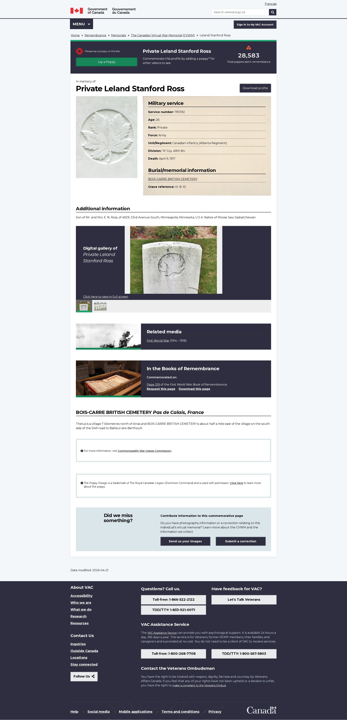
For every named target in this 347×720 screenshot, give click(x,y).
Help (74, 712)
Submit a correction (240, 541)
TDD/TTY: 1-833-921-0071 (173, 610)
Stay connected (84, 664)
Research (78, 616)
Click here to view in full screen (105, 296)
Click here (236, 483)
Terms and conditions (180, 712)
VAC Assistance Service (162, 632)
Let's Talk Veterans (244, 600)
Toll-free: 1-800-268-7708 (174, 654)
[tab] (84, 306)
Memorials (118, 35)
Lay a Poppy (106, 62)
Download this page (194, 389)
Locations (78, 658)
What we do (80, 610)
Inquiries (78, 644)
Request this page (161, 389)
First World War (158, 340)
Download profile (255, 88)
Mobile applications (135, 712)
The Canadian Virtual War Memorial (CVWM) (163, 35)
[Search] (273, 12)
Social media (98, 712)
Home (75, 35)
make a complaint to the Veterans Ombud (199, 685)
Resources (79, 623)
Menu (79, 24)
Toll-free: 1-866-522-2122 (174, 600)
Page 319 (153, 384)
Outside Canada (84, 651)
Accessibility (81, 596)
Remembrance (95, 35)
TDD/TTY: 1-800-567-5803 (244, 654)
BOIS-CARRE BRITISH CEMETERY (172, 179)
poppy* (204, 58)
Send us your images (185, 541)
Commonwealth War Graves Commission (144, 450)
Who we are (80, 603)
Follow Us (86, 677)
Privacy (215, 712)
